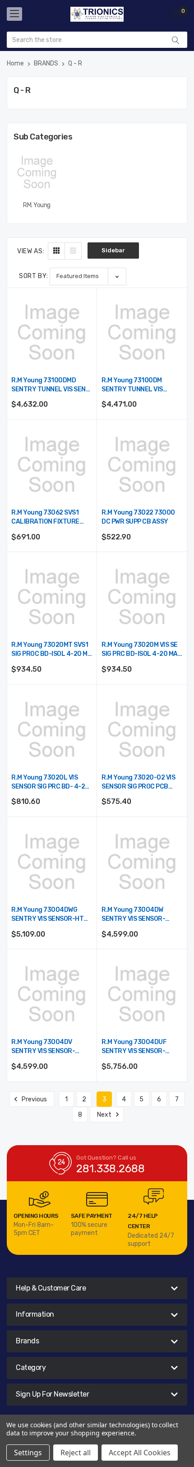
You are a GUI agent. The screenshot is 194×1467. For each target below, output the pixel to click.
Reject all (75, 1453)
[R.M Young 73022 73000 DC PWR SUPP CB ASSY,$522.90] (142, 464)
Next (105, 1115)
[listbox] (88, 276)
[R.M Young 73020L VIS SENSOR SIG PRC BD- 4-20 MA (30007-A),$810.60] (51, 729)
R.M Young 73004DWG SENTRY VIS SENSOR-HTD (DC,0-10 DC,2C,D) (49, 915)
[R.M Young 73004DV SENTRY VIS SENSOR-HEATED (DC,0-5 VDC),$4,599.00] (51, 994)
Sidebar (113, 250)
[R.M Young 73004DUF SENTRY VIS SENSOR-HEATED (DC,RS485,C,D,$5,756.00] (142, 994)
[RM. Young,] (37, 172)
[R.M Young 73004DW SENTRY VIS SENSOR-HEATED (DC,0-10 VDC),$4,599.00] (142, 862)
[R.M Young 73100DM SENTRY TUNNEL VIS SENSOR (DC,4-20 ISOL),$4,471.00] (142, 332)
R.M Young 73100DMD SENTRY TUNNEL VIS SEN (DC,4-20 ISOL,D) (48, 385)
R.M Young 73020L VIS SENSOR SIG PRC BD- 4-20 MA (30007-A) (50, 782)
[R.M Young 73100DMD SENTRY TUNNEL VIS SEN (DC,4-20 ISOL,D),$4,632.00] (51, 332)
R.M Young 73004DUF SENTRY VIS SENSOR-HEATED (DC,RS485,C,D (136, 1047)
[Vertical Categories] (14, 14)
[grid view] (56, 251)
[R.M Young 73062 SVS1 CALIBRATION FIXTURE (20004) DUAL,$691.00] (51, 464)
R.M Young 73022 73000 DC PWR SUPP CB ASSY (138, 517)
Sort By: (33, 276)
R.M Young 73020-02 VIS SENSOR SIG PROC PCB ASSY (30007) (138, 782)
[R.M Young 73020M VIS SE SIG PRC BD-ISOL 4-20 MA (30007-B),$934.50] (142, 597)
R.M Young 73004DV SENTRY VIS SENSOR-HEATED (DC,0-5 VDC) (43, 1047)
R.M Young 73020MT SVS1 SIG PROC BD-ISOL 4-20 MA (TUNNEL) (51, 650)
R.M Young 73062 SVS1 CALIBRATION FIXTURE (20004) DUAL (45, 517)
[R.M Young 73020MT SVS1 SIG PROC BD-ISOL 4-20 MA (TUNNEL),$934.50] (51, 597)
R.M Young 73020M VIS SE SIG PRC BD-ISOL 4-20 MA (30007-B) (140, 650)
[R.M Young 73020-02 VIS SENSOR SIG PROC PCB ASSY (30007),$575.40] (142, 729)
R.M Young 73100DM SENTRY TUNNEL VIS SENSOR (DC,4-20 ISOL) (137, 385)
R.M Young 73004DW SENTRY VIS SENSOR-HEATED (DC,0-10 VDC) (136, 915)
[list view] (73, 251)
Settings (28, 1453)
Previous (33, 1099)
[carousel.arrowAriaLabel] (40, 1199)
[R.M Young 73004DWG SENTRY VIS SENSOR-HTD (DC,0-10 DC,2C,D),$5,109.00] (51, 862)
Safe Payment (91, 1215)
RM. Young (37, 205)
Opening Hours (36, 1215)
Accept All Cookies (140, 1453)
